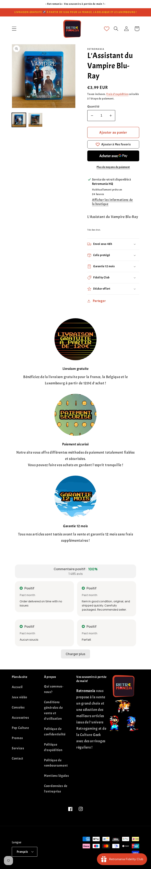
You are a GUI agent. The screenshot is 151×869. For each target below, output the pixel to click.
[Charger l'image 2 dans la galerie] (35, 120)
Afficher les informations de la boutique (112, 202)
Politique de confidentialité (55, 731)
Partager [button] (99, 301)
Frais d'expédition (117, 94)
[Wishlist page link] (106, 28)
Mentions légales (56, 776)
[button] (14, 29)
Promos (17, 738)
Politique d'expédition (53, 747)
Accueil (17, 687)
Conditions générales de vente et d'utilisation (53, 710)
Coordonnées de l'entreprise (55, 788)
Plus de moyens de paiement (113, 167)
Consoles (18, 707)
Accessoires (20, 718)
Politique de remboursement (56, 763)
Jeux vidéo (19, 697)
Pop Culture (20, 728)
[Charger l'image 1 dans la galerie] (19, 120)
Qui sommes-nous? (54, 689)
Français (22, 852)
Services (18, 748)
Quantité (93, 107)
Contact (17, 758)
